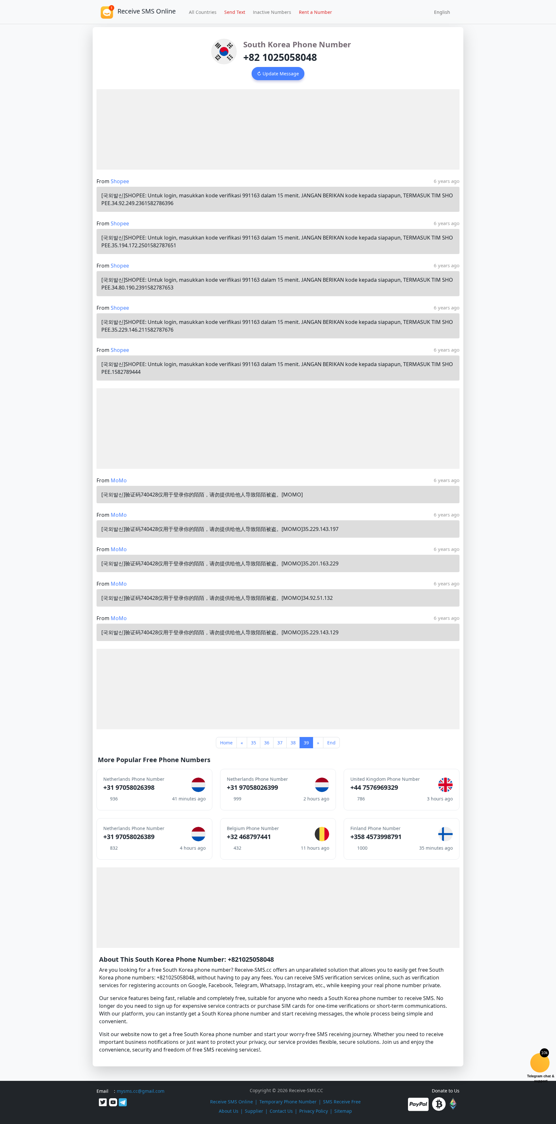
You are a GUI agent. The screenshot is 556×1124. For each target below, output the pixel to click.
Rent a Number (315, 12)
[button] (439, 12)
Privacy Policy (313, 1111)
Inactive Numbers (272, 12)
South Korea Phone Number (297, 44)
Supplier (254, 1111)
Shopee (120, 181)
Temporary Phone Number (288, 1102)
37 (280, 743)
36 (266, 743)
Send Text (234, 12)
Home (226, 743)
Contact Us (281, 1111)
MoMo (119, 480)
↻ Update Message (278, 74)
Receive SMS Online (231, 1102)
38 (293, 743)
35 (253, 743)
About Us (228, 1111)
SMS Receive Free (342, 1102)
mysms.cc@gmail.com (140, 1091)
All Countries (203, 12)
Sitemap (343, 1111)
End (331, 743)
